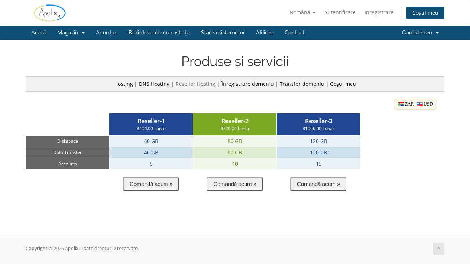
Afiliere (265, 32)
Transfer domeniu (302, 83)
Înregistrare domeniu (247, 83)
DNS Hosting (154, 83)
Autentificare (340, 12)
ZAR (409, 104)
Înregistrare (379, 12)
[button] (151, 184)
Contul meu (418, 32)
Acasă (38, 32)
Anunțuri (107, 32)
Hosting (123, 83)
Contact (294, 32)
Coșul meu (425, 12)
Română (301, 12)
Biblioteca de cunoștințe (159, 32)
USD (428, 104)
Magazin (69, 32)
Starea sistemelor (223, 32)
